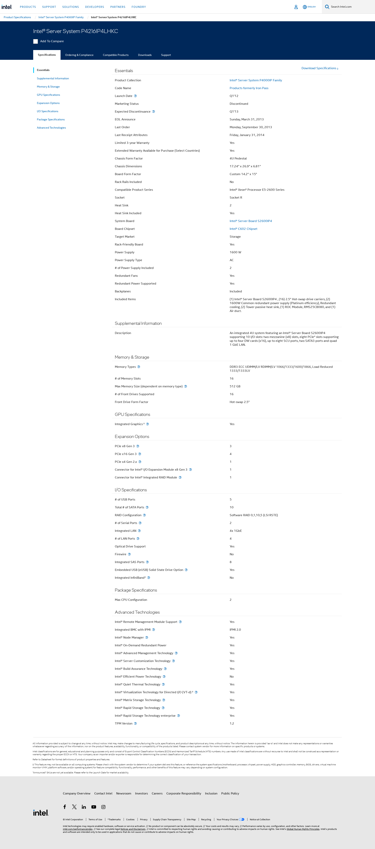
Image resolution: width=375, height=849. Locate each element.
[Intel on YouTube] (93, 807)
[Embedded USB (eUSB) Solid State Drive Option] (186, 569)
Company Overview (76, 793)
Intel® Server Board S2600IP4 (251, 221)
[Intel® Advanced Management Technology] (176, 653)
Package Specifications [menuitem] (51, 119)
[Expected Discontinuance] (153, 111)
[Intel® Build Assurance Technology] (165, 668)
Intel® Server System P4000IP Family (256, 80)
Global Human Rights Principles (303, 829)
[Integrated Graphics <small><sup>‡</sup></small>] (147, 424)
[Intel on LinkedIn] (84, 807)
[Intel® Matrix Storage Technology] (164, 700)
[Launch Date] (135, 96)
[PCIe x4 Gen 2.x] (140, 461)
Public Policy (230, 793)
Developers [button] (94, 7)
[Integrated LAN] (139, 530)
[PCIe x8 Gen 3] (138, 446)
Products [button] (28, 7)
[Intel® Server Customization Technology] (173, 661)
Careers (157, 793)
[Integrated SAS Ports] (147, 562)
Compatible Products (116, 55)
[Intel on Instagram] (103, 807)
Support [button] (49, 7)
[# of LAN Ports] (138, 538)
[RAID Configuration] (144, 515)
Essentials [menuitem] (43, 70)
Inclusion (211, 793)
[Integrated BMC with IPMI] (153, 629)
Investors (141, 793)
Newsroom (123, 793)
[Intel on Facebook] (64, 807)
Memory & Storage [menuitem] (48, 86)
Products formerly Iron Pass (249, 88)
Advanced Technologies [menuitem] (51, 127)
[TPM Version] (135, 723)
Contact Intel (103, 793)
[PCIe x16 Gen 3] (140, 454)
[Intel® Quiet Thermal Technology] (163, 684)
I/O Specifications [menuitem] (47, 111)
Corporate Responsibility (183, 793)
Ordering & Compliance (79, 55)
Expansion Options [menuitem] (48, 103)
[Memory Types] (139, 366)
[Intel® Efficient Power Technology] (164, 676)
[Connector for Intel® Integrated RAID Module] (180, 477)
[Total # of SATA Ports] (147, 507)
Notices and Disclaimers (133, 829)
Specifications (47, 55)
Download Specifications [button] (319, 68)
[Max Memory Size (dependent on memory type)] (185, 386)
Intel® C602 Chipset (243, 229)
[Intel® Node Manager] (147, 637)
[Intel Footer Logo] (41, 812)
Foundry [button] (139, 7)
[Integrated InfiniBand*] (148, 577)
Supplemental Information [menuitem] (53, 78)
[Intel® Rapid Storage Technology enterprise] (178, 715)
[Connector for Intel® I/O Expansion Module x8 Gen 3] (190, 469)
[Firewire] (129, 554)
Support (166, 55)
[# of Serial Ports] (140, 523)
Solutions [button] (70, 7)
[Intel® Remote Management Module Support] (180, 621)
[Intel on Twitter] (74, 807)
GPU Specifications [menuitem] (48, 95)
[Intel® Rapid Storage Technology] (163, 707)
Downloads (145, 55)
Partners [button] (117, 7)
